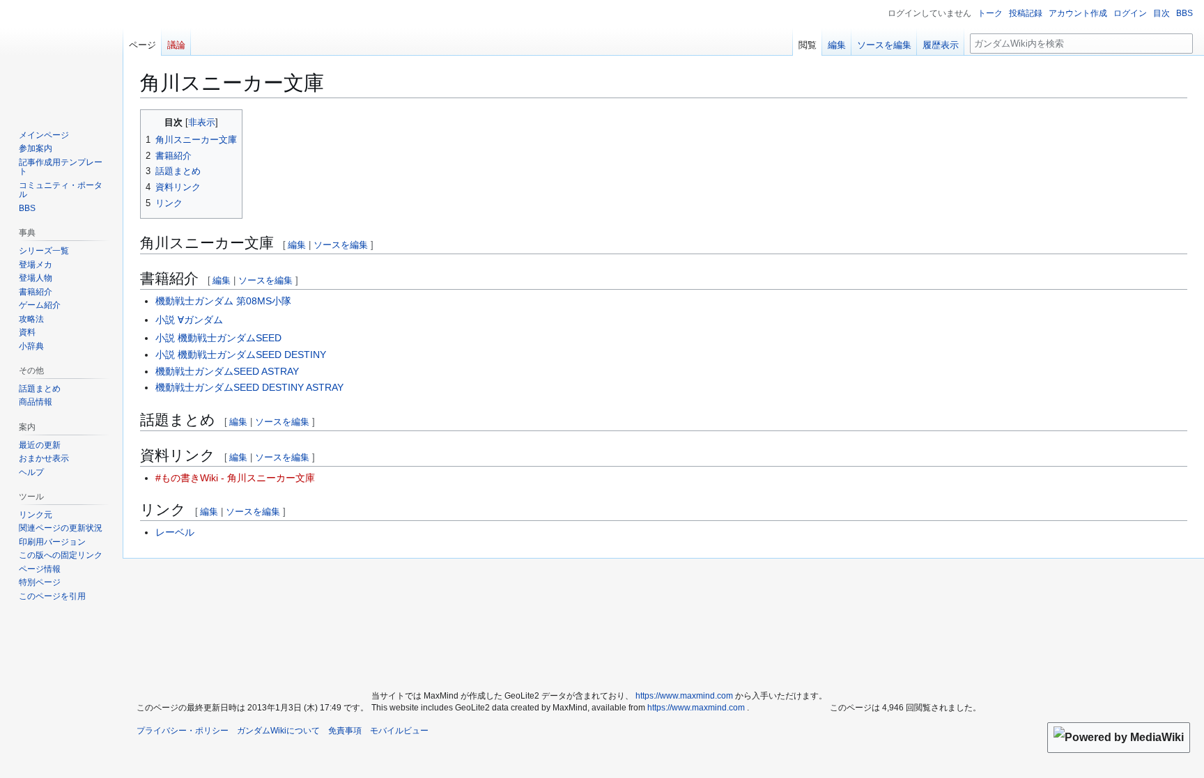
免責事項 (345, 731)
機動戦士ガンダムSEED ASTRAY (227, 371)
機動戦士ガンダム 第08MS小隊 (223, 300)
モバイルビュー (399, 731)
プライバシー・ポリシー (183, 731)
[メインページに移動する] (61, 55)
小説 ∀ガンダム (189, 319)
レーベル (174, 532)
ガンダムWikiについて (278, 731)
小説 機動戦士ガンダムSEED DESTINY (240, 354)
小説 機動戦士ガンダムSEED (218, 337)
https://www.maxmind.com (684, 696)
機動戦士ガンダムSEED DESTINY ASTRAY (249, 387)
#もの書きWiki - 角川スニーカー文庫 (235, 477)
